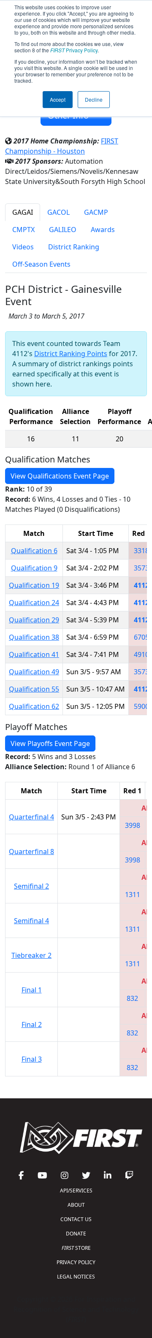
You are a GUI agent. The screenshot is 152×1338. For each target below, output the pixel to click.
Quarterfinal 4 (31, 817)
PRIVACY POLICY (76, 1262)
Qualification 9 (34, 568)
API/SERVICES (76, 1190)
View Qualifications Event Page (60, 476)
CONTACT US (76, 1219)
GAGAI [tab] (22, 212)
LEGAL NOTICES (76, 1276)
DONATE (76, 1233)
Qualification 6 (34, 550)
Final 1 (32, 990)
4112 (141, 585)
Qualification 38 (34, 637)
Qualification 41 (34, 654)
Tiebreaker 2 (31, 955)
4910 (141, 654)
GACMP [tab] (96, 212)
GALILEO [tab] (62, 229)
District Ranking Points (70, 353)
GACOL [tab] (58, 212)
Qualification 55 (34, 689)
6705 (141, 637)
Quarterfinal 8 (31, 851)
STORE (76, 1248)
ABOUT (76, 1204)
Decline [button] (94, 99)
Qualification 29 (34, 619)
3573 (141, 568)
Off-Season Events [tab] (41, 264)
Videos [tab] (23, 246)
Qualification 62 (34, 706)
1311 (132, 894)
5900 (141, 706)
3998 (132, 825)
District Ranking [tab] (73, 246)
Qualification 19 (34, 585)
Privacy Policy (74, 50)
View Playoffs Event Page (50, 743)
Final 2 (32, 1024)
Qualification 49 (34, 671)
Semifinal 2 (31, 886)
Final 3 (32, 1059)
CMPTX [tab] (23, 229)
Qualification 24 (34, 602)
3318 (141, 550)
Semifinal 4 (31, 920)
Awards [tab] (103, 229)
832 (132, 998)
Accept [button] (57, 99)
